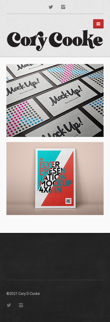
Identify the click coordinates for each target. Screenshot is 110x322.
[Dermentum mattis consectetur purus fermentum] (55, 100)
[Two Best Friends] (55, 178)
